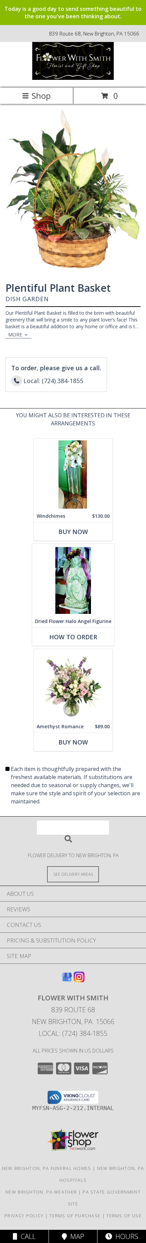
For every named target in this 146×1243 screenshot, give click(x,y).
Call (26, 1236)
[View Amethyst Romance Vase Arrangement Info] (73, 684)
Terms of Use (124, 1216)
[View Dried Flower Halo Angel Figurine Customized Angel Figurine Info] (73, 579)
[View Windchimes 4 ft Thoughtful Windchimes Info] (73, 474)
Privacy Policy (23, 1216)
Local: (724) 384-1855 (73, 1033)
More (15, 334)
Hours (125, 1236)
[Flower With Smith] (73, 78)
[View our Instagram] (79, 980)
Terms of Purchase (75, 1216)
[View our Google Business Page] (66, 980)
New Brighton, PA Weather (41, 1192)
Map (75, 1236)
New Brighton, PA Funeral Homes (46, 1168)
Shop (41, 95)
